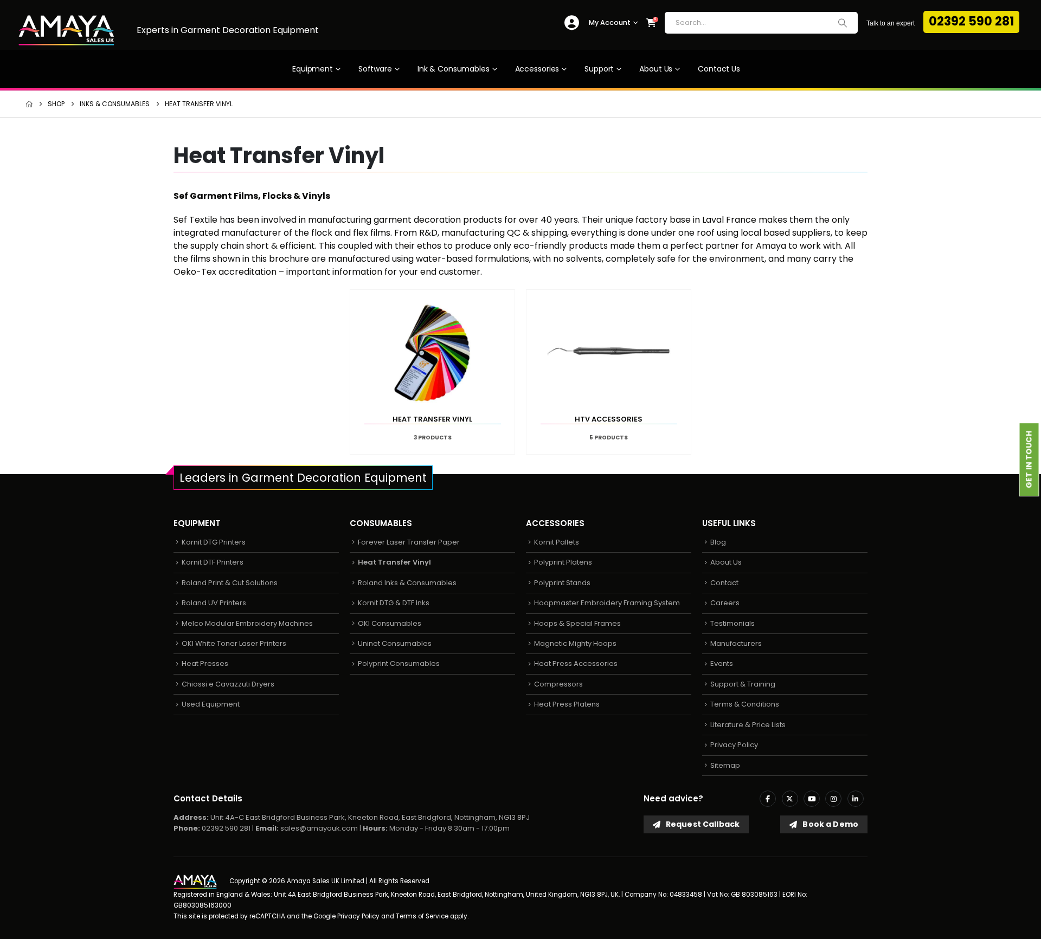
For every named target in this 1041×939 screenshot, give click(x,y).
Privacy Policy (734, 745)
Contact (724, 583)
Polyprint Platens (563, 562)
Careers (725, 603)
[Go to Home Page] (29, 104)
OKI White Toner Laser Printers (234, 643)
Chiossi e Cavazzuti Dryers (228, 684)
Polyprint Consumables (399, 663)
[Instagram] (833, 799)
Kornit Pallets (556, 542)
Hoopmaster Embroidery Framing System (607, 603)
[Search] (842, 23)
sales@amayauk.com (319, 828)
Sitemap (725, 765)
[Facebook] (768, 799)
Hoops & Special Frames (577, 623)
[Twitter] (790, 799)
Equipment (312, 68)
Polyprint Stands (562, 583)
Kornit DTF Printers (212, 562)
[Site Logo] (66, 30)
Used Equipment (211, 704)
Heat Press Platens (567, 704)
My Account (610, 22)
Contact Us (719, 68)
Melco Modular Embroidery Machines (247, 623)
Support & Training (742, 684)
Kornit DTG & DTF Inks (393, 603)
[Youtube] (812, 799)
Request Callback (702, 824)
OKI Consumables (389, 623)
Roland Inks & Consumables (407, 583)
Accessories (537, 68)
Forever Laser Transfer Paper (409, 542)
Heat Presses (205, 663)
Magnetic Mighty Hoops (575, 643)
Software (375, 68)
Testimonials (732, 623)
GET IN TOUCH (1029, 459)
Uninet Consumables (395, 643)
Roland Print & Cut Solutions (230, 583)
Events (721, 663)
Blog (718, 542)
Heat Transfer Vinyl (394, 562)
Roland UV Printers (214, 603)
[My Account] (571, 23)
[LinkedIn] (855, 799)
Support (599, 68)
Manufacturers (736, 643)
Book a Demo (829, 824)
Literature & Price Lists (748, 725)
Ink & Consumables (453, 68)
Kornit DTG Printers (214, 542)
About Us (655, 68)
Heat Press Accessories (576, 663)
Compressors (558, 684)
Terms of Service (422, 916)
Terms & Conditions (744, 704)
